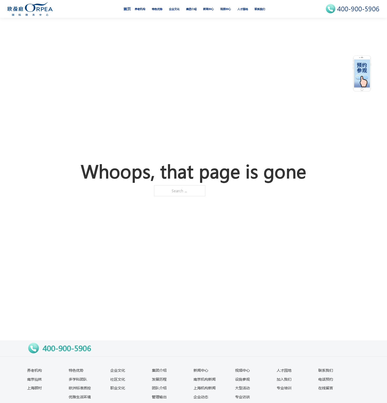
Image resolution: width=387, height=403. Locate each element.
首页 (127, 8)
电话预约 (325, 379)
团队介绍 (159, 387)
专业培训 (284, 387)
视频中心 (225, 9)
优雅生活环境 (80, 396)
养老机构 (140, 9)
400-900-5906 (358, 9)
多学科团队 (78, 379)
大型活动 (242, 387)
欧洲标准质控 (80, 387)
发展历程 (159, 379)
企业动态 (201, 396)
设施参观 (242, 379)
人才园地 (242, 9)
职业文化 (117, 387)
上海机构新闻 (205, 387)
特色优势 (157, 9)
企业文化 (174, 9)
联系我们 (260, 9)
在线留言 (325, 387)
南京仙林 (34, 379)
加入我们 (284, 379)
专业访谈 (242, 396)
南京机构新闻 (205, 379)
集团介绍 (191, 9)
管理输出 (159, 396)
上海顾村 (34, 387)
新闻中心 (208, 9)
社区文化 (117, 379)
